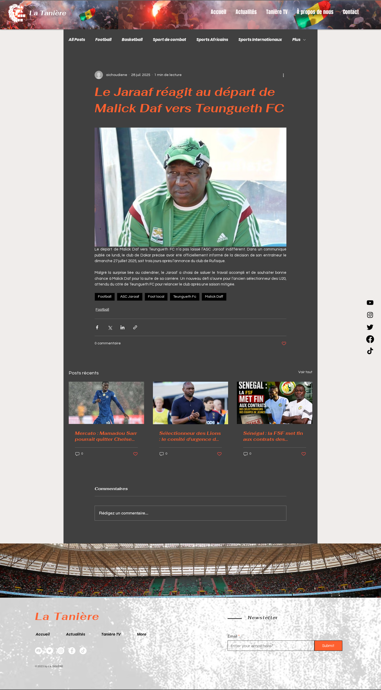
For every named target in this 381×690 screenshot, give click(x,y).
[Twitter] (49, 650)
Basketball (132, 39)
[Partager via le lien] (135, 327)
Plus (296, 39)
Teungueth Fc (184, 296)
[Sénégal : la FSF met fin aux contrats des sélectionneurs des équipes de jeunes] (274, 403)
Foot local (156, 296)
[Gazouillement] (370, 327)
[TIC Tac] (370, 351)
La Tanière (47, 13)
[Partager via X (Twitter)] (109, 327)
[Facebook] (370, 339)
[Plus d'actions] (283, 75)
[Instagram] (370, 315)
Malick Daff (214, 296)
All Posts (77, 39)
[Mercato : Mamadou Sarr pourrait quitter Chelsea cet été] (106, 403)
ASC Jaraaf (129, 296)
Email (232, 636)
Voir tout (305, 372)
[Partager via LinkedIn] (122, 327)
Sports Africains (212, 39)
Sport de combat (169, 39)
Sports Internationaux (260, 39)
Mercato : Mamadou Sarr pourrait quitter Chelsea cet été (106, 436)
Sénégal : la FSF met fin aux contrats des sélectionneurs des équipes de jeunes (273, 436)
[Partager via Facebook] (97, 327)
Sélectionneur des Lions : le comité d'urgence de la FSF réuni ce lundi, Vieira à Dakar (190, 436)
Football (103, 39)
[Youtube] (370, 302)
